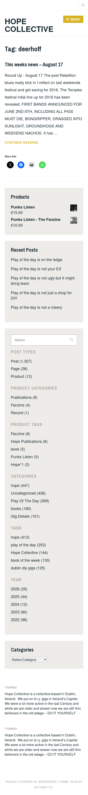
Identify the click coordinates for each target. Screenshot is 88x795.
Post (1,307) (21, 361)
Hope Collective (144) (29, 552)
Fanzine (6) (20, 433)
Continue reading (28, 142)
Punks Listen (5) (25, 456)
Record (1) (20, 412)
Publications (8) (24, 397)
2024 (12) (19, 604)
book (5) (18, 449)
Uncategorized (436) (28, 493)
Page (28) (19, 368)
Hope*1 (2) (20, 464)
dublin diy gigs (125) (28, 567)
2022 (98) (19, 619)
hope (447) (20, 485)
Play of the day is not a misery (36, 307)
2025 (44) (19, 596)
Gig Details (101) (25, 516)
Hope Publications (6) (29, 441)
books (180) (21, 508)
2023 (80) (19, 612)
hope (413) (20, 537)
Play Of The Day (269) (30, 500)
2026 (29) (19, 588)
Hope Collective (29, 24)
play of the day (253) (28, 544)
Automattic (43, 787)
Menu (75, 19)
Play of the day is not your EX (36, 268)
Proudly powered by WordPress (31, 782)
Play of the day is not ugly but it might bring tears (43, 280)
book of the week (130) (30, 560)
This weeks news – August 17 (34, 64)
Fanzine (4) (20, 405)
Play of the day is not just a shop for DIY (41, 295)
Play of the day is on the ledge (36, 259)
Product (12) (21, 376)
